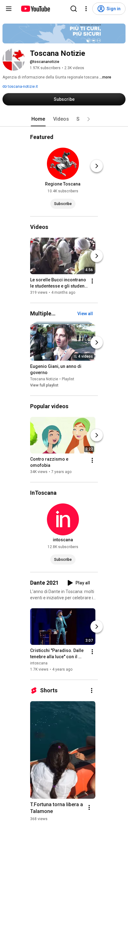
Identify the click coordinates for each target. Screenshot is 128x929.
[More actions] (92, 281)
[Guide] (8, 8)
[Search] (73, 8)
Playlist (68, 379)
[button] (88, 119)
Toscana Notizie (44, 379)
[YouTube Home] (35, 8)
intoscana (39, 663)
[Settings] (86, 8)
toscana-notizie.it (22, 86)
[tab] (38, 119)
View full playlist (44, 385)
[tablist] (64, 119)
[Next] (96, 166)
